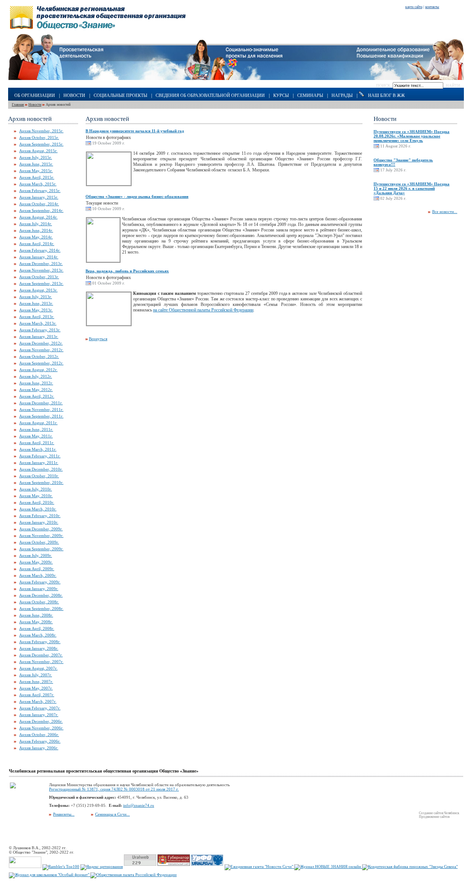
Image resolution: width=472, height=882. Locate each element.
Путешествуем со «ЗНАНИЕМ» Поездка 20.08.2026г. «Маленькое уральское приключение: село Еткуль (412, 136)
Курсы (281, 95)
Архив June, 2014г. (36, 230)
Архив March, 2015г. (37, 184)
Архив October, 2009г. (39, 542)
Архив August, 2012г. (38, 369)
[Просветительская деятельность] (55, 78)
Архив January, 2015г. (38, 197)
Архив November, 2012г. (41, 350)
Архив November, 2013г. (41, 270)
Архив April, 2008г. (36, 628)
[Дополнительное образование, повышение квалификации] (410, 78)
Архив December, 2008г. (41, 595)
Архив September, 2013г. (41, 283)
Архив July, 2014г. (35, 224)
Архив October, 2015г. (39, 137)
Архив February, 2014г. (39, 250)
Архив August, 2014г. (38, 217)
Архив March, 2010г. (37, 509)
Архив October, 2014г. (39, 204)
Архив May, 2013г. (36, 310)
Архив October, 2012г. (39, 356)
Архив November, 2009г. (41, 535)
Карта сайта (413, 7)
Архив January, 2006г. (38, 748)
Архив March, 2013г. (37, 323)
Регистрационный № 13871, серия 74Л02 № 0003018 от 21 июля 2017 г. (114, 789)
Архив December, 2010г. (41, 469)
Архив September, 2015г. (41, 144)
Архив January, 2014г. (38, 257)
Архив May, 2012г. (36, 389)
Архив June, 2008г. (36, 615)
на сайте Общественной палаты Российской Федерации (203, 310)
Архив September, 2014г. (41, 210)
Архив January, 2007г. (38, 714)
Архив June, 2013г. (36, 303)
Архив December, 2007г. (41, 655)
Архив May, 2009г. (36, 562)
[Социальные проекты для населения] (236, 78)
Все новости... (444, 211)
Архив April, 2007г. (36, 695)
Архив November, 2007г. (41, 661)
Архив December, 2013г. (41, 263)
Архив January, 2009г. (38, 588)
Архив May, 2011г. (36, 436)
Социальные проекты (120, 95)
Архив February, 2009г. (39, 582)
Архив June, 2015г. (36, 164)
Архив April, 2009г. (36, 568)
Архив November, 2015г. (41, 131)
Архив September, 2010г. (41, 482)
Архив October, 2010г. (39, 476)
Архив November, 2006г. (41, 728)
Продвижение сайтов (434, 817)
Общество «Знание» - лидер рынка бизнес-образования (137, 196)
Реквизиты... (63, 814)
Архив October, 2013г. (39, 277)
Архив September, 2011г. (41, 416)
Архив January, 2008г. (38, 648)
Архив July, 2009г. (35, 555)
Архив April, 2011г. (36, 442)
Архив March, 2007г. (37, 701)
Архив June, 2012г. (36, 383)
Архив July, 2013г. (35, 296)
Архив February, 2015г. (39, 190)
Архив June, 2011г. (36, 429)
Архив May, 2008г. (36, 622)
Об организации (34, 95)
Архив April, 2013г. (36, 316)
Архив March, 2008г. (37, 635)
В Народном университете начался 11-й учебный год (135, 131)
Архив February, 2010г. (39, 515)
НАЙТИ (453, 85)
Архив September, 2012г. (41, 363)
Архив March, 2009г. (37, 575)
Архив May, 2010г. (36, 496)
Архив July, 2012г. (35, 376)
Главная (18, 104)
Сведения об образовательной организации (210, 95)
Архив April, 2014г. (36, 243)
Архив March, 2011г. (37, 449)
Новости (74, 95)
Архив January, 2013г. (38, 336)
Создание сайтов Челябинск (439, 813)
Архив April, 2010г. (36, 502)
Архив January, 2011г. (38, 462)
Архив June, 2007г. (36, 681)
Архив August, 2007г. (38, 668)
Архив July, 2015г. (35, 157)
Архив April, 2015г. (36, 177)
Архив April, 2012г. (36, 396)
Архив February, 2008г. (39, 641)
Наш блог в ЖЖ (386, 95)
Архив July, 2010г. (35, 489)
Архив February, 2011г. (39, 456)
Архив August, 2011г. (38, 423)
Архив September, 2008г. (41, 608)
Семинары (310, 95)
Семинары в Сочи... (112, 814)
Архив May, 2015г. (36, 170)
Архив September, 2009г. (41, 549)
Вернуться (98, 339)
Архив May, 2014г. (36, 237)
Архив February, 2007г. (39, 708)
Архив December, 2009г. (41, 529)
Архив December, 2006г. (41, 721)
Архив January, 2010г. (38, 522)
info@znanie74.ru (138, 805)
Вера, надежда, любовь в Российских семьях (127, 271)
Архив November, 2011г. (41, 409)
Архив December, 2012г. (41, 343)
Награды (342, 95)
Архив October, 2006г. (39, 734)
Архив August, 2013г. (38, 290)
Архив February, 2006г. (39, 741)
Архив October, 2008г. (39, 602)
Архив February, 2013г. (39, 330)
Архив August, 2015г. (38, 151)
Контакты (432, 7)
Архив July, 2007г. (35, 675)
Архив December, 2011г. (41, 403)
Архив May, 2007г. (36, 688)
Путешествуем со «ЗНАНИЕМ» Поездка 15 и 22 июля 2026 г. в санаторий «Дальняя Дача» (412, 188)
